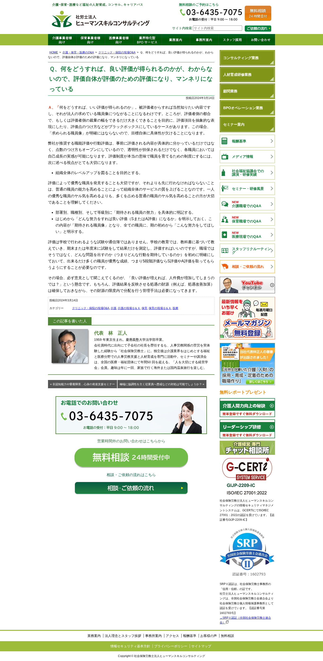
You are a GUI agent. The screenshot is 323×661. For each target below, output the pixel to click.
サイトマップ (201, 646)
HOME (53, 52)
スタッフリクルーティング (251, 250)
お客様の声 (208, 636)
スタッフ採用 (232, 39)
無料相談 (227, 636)
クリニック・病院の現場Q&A (116, 52)
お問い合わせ (261, 39)
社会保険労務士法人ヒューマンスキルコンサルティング (101, 17)
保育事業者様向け (90, 39)
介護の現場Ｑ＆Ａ (129, 308)
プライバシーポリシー (170, 646)
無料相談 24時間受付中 (131, 458)
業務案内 (176, 39)
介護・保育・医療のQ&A (78, 52)
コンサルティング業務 (241, 58)
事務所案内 (204, 39)
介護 (113, 308)
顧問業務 (230, 91)
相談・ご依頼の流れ (131, 488)
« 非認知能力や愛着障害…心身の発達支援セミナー (82, 384)
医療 (175, 308)
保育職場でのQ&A (246, 219)
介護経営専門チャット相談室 (247, 448)
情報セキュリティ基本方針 (130, 646)
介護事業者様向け (62, 39)
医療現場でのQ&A (246, 235)
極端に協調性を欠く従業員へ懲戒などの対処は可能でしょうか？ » (162, 384)
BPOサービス (147, 39)
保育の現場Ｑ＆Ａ (160, 308)
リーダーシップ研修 (247, 428)
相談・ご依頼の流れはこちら (258, 29)
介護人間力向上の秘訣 (247, 407)
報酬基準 (239, 141)
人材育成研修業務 (237, 74)
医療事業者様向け (119, 39)
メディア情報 (242, 156)
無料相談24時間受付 (258, 13)
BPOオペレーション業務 (243, 108)
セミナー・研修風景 (248, 189)
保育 (144, 308)
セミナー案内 (233, 124)
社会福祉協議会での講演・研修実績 (248, 172)
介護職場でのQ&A (246, 204)
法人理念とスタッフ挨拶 (123, 636)
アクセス (172, 636)
